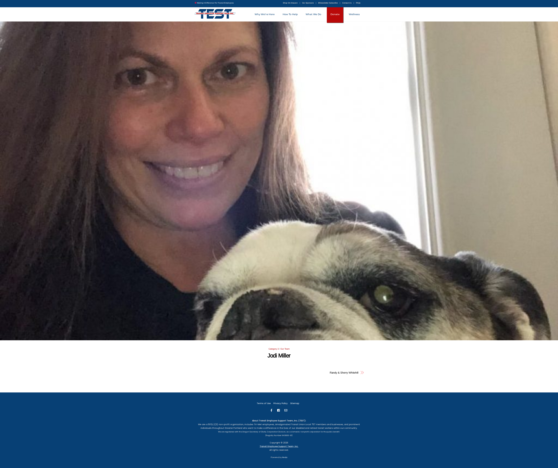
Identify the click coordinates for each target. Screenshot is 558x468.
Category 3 (274, 349)
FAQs (358, 3)
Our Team (285, 349)
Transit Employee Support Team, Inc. (279, 446)
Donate (335, 14)
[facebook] (271, 410)
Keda (284, 457)
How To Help (290, 14)
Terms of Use (264, 403)
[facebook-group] (279, 410)
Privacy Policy (280, 403)
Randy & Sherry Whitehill (344, 372)
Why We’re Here (265, 14)
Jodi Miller (279, 355)
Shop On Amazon (290, 3)
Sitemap (294, 403)
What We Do (313, 14)
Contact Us (347, 3)
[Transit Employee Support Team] (215, 17)
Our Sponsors (308, 3)
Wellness (354, 14)
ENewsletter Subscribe (328, 3)
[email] (286, 410)
